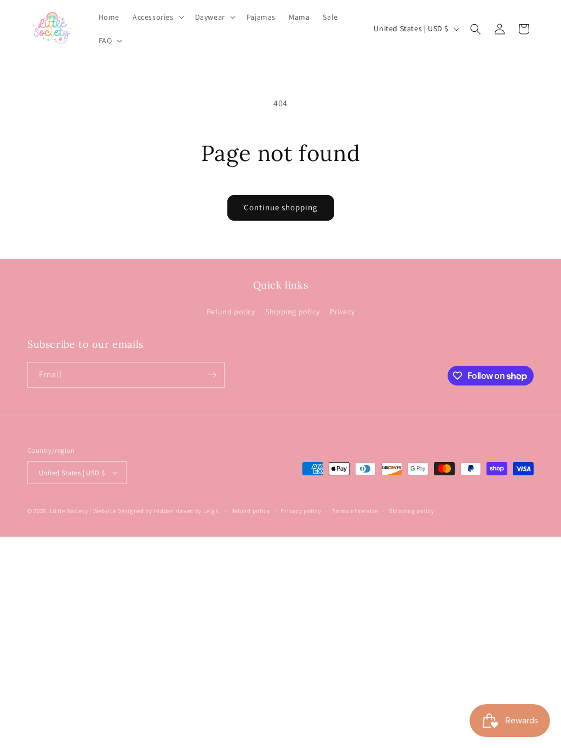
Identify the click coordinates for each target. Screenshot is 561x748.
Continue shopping (281, 207)
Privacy (342, 312)
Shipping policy (292, 312)
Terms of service (355, 511)
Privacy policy (300, 511)
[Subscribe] (212, 375)
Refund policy (231, 312)
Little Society (69, 511)
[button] (157, 16)
